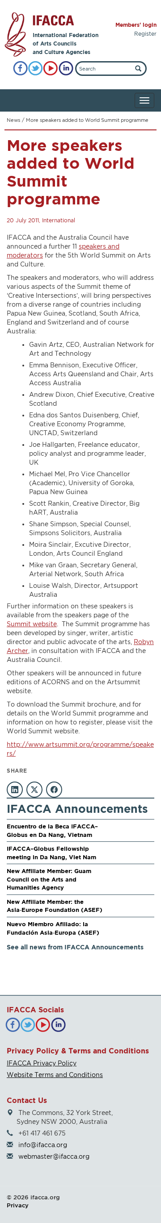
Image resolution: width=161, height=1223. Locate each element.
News (13, 120)
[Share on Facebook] (54, 790)
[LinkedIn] (66, 68)
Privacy (18, 1205)
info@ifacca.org (42, 1144)
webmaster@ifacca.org (53, 1156)
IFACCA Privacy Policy (41, 1063)
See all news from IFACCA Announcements (75, 947)
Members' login (136, 25)
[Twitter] (35, 68)
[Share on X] (34, 790)
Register (145, 34)
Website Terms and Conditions (55, 1074)
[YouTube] (50, 68)
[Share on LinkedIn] (15, 790)
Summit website (32, 623)
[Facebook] (20, 68)
